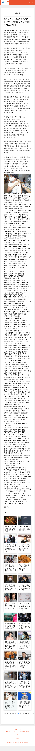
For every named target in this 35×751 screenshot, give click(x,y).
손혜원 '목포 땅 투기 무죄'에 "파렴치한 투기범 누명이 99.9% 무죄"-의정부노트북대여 (10, 548)
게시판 (17, 738)
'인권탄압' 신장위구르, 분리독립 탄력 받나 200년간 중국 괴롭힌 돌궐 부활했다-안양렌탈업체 (10, 645)
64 (26, 713)
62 (20, 713)
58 (10, 713)
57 (7, 713)
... (2, 713)
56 (5, 713)
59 (13, 713)
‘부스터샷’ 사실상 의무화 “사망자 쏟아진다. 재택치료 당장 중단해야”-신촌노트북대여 (10, 705)
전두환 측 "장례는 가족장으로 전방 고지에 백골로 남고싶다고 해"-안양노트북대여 (10, 665)
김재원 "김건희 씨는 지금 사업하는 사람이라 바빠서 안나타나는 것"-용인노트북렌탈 (10, 568)
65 (28, 713)
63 (23, 713)
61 (18, 713)
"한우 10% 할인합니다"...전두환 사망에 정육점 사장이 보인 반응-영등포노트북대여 (24, 607)
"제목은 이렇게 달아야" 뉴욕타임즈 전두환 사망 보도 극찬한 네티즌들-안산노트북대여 (24, 685)
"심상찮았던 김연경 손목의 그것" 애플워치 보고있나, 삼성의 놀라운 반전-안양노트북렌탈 (24, 645)
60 (15, 713)
